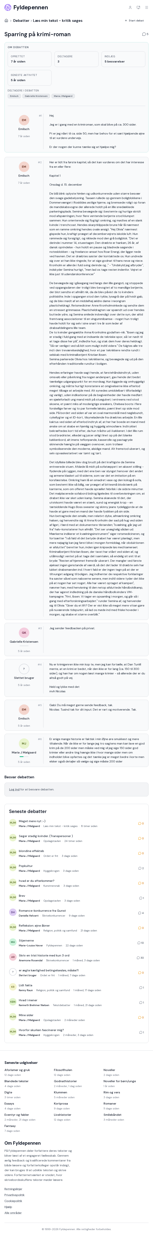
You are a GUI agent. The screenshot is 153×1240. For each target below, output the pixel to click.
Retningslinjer (13, 1189)
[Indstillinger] (138, 7)
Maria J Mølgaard (63, 96)
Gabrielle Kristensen (36, 96)
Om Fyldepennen (22, 1143)
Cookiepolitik (13, 1201)
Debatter (21, 20)
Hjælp (8, 1207)
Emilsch (14, 96)
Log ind (14, 789)
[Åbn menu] (147, 7)
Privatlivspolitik (14, 1195)
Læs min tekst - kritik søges (57, 20)
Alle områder (13, 1213)
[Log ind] (130, 7)
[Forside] (6, 20)
